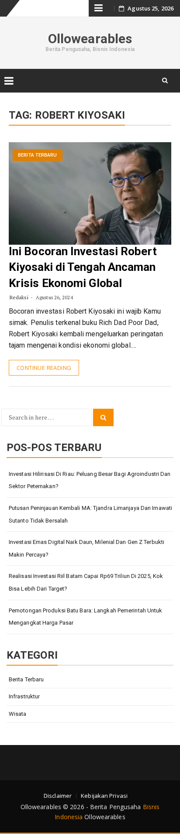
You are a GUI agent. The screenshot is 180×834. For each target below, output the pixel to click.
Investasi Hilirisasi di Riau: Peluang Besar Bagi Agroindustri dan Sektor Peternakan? (90, 480)
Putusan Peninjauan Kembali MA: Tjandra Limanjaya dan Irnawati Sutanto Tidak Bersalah (90, 514)
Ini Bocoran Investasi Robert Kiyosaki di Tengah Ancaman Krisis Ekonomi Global (83, 267)
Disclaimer (58, 796)
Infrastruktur (24, 696)
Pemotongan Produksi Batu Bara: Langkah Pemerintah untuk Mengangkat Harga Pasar (86, 616)
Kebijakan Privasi (104, 796)
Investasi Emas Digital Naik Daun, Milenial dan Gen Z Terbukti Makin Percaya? (86, 548)
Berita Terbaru (37, 155)
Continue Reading (44, 368)
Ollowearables (90, 38)
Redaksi (19, 297)
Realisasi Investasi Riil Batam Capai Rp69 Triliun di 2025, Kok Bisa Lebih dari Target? (86, 582)
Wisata (18, 714)
